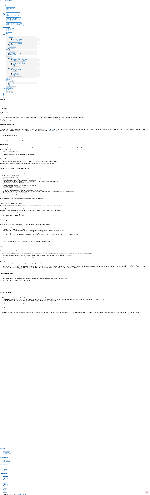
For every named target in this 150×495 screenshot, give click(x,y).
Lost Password (9, 92)
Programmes (9, 55)
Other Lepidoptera (16, 70)
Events (4, 5)
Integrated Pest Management (18, 40)
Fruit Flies (14, 72)
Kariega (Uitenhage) (13, 54)
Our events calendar (10, 7)
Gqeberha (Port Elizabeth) (15, 53)
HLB (13, 64)
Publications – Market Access (15, 77)
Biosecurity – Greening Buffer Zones (14, 19)
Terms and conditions (8, 479)
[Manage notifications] (146, 492)
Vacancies (8, 79)
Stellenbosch (12, 52)
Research (11, 37)
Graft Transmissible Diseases (18, 63)
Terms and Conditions (11, 87)
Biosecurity (11, 45)
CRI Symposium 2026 (11, 8)
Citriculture (15, 38)
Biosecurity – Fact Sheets (11, 20)
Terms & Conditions (21, 494)
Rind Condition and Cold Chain (19, 60)
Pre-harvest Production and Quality (20, 59)
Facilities (8, 49)
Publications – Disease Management (17, 62)
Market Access (12, 47)
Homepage (5, 476)
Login (7, 89)
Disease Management (17, 39)
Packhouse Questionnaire (11, 18)
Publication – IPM (13, 68)
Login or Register (7, 460)
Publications (9, 57)
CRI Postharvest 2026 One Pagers (13, 15)
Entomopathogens (16, 74)
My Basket (8, 29)
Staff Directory (9, 78)
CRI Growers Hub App (11, 80)
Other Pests (15, 73)
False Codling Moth (16, 69)
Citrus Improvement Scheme (15, 42)
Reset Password (6, 461)
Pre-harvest (15, 65)
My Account (9, 32)
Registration (9, 90)
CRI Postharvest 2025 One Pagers (13, 17)
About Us (8, 85)
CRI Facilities (6, 452)
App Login (11, 82)
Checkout (8, 10)
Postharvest (15, 67)
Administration (12, 48)
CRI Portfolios (6, 451)
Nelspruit (11, 50)
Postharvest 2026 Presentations (13, 12)
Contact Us (8, 84)
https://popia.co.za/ (52, 130)
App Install (11, 83)
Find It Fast (5, 14)
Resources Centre (10, 28)
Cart (7, 9)
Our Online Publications (8, 468)
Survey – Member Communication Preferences (16, 25)
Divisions (8, 35)
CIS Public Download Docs (18, 43)
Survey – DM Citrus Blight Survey (14, 23)
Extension (11, 44)
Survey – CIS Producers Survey (13, 24)
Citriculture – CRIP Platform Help (13, 22)
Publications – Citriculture (15, 58)
